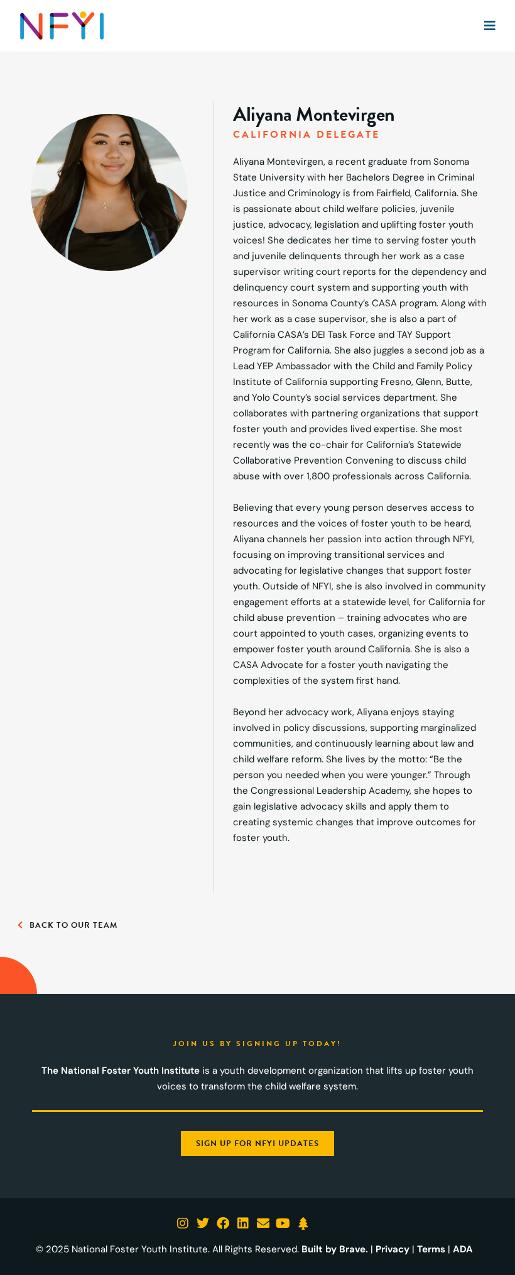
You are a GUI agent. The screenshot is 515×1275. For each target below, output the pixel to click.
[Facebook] (223, 1223)
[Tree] (303, 1223)
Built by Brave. (334, 1249)
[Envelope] (263, 1223)
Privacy (392, 1249)
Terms (431, 1249)
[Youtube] (283, 1223)
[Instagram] (182, 1223)
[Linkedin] (243, 1223)
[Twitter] (203, 1223)
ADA (463, 1249)
